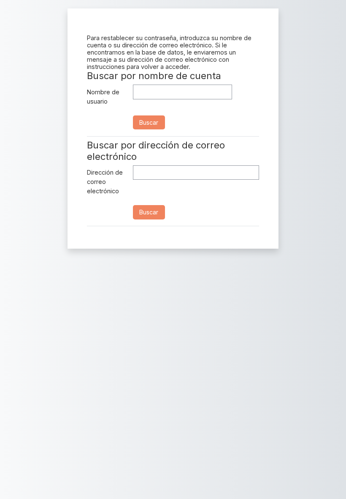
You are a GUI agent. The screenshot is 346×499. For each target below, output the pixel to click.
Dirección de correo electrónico (105, 181)
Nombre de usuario (103, 96)
